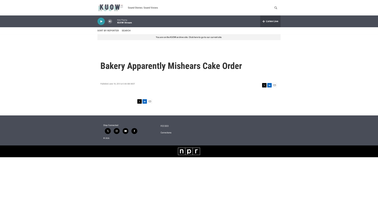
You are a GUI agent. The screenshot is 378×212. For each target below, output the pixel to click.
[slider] (114, 21)
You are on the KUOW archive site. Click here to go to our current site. (189, 37)
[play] (101, 21)
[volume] (110, 21)
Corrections (166, 133)
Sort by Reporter (108, 30)
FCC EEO (165, 126)
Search (126, 30)
